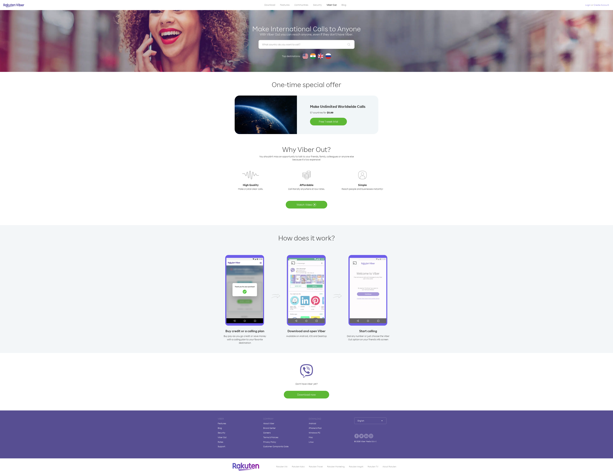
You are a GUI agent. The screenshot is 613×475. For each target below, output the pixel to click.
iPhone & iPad (315, 428)
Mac (311, 437)
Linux (311, 442)
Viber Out (332, 4)
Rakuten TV (373, 466)
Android (312, 423)
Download (269, 4)
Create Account (601, 5)
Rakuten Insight (356, 466)
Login (588, 5)
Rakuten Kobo (298, 466)
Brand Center (269, 428)
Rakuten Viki (282, 466)
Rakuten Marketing (336, 466)
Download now (306, 394)
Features (285, 4)
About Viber (268, 423)
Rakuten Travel (316, 466)
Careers (267, 432)
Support (221, 446)
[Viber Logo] (13, 5)
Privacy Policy (269, 442)
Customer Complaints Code (275, 446)
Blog (343, 4)
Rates (220, 442)
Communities (301, 4)
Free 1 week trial (328, 121)
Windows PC (314, 432)
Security (317, 4)
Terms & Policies (270, 437)
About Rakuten (389, 466)
